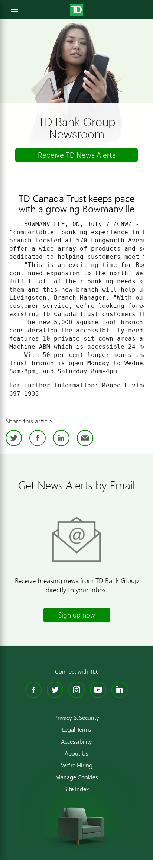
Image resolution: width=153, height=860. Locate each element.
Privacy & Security (76, 718)
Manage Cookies (76, 777)
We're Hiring (76, 765)
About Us (76, 753)
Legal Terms (76, 729)
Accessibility (76, 741)
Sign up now (76, 615)
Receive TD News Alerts (76, 155)
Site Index (76, 789)
